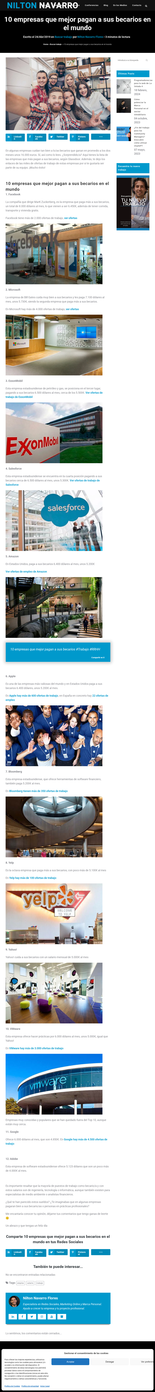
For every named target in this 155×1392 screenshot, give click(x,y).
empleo (20, 1283)
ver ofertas (70, 218)
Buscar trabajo (63, 36)
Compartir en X (97, 657)
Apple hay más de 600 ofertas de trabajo (33, 695)
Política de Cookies (12, 1386)
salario (30, 1283)
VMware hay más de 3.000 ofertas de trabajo (36, 1048)
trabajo (39, 1283)
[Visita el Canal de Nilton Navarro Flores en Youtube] (52, 1316)
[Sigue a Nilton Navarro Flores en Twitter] (32, 1316)
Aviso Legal (44, 1386)
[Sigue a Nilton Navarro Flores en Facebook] (22, 1316)
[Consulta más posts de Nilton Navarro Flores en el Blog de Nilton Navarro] (61, 1316)
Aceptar (70, 1361)
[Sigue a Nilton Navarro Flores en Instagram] (42, 1316)
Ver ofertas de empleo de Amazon (26, 571)
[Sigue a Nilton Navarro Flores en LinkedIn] (13, 1316)
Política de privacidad (30, 1386)
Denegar (110, 1361)
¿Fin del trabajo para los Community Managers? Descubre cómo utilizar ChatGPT (141, 137)
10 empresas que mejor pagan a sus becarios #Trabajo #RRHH (55, 649)
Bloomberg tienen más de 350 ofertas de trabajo (38, 791)
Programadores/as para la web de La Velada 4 (143, 83)
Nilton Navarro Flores (90, 36)
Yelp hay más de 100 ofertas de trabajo (32, 877)
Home (45, 44)
